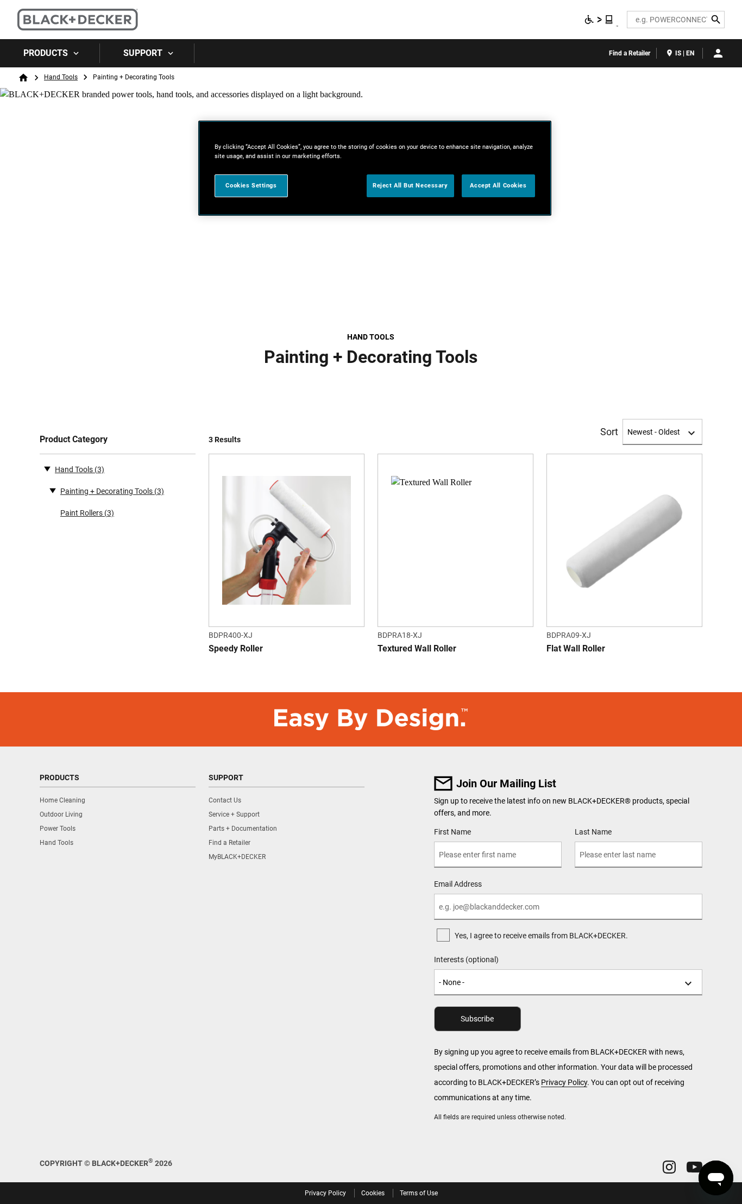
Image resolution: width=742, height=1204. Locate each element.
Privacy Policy (564, 1082)
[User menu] (718, 53)
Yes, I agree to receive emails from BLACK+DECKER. (541, 935)
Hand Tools (61, 77)
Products (45, 53)
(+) (52, 490)
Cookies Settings (250, 185)
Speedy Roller (236, 648)
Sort (609, 432)
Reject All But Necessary (410, 185)
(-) (47, 468)
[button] (669, 1167)
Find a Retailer (629, 53)
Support (142, 53)
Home (23, 77)
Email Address (458, 884)
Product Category (74, 439)
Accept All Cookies (498, 185)
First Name (452, 831)
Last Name (593, 831)
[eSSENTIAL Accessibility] (599, 19)
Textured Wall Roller (417, 648)
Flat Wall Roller (575, 648)
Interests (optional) (466, 959)
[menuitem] (50, 53)
